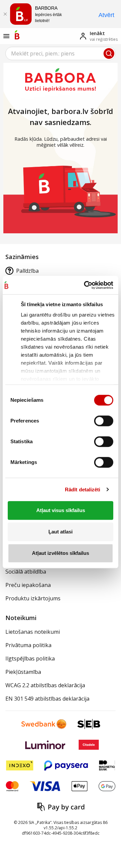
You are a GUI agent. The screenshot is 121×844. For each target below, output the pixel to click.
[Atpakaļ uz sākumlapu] (17, 34)
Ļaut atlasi (60, 531)
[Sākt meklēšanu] (109, 53)
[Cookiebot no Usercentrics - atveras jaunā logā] (84, 285)
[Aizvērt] (5, 14)
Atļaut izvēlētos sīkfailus (60, 553)
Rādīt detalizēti (82, 489)
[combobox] (60, 53)
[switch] (103, 420)
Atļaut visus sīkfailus (60, 510)
